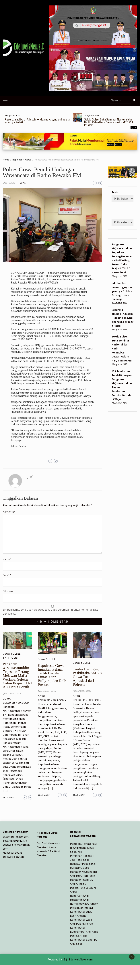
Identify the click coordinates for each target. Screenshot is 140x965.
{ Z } (64, 959)
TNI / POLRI (10, 657)
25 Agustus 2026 (13, 693)
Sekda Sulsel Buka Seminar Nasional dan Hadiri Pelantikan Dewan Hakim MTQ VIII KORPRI (108, 122)
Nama (7, 559)
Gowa (23, 182)
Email (7, 575)
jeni (30, 477)
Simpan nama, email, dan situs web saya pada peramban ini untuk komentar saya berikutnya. (50, 611)
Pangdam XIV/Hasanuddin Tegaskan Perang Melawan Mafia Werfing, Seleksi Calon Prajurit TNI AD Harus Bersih (17, 675)
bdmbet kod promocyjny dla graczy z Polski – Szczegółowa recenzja (122, 291)
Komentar (10, 512)
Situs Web (8, 591)
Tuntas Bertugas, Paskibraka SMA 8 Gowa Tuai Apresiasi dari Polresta (87, 677)
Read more (9, 797)
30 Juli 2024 (10, 182)
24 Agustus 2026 (48, 691)
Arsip (115, 192)
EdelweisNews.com (81, 959)
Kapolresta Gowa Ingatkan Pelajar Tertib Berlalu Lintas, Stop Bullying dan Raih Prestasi (52, 675)
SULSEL (15, 653)
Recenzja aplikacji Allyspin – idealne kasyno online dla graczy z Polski (37, 121)
